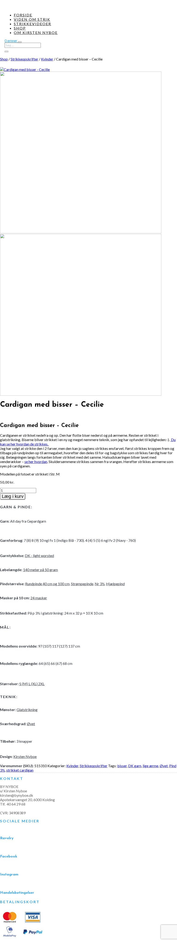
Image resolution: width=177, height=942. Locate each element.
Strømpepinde (82, 584)
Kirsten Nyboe (25, 756)
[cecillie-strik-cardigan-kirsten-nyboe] (80, 394)
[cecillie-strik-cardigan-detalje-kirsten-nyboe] (80, 232)
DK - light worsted (39, 555)
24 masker (38, 598)
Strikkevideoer (32, 23)
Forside (23, 15)
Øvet (31, 723)
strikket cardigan (19, 770)
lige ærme (150, 765)
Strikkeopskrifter (24, 59)
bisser (122, 765)
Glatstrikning (27, 709)
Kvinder (47, 59)
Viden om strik (32, 19)
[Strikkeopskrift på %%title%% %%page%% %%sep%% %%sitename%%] (25, 69)
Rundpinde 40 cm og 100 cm (47, 584)
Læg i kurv (13, 496)
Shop (20, 28)
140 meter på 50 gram (40, 569)
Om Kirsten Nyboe (36, 32)
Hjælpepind (115, 584)
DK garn (134, 765)
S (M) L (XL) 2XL (31, 684)
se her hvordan (35, 461)
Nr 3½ (100, 584)
